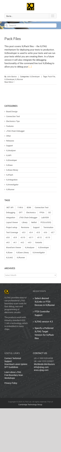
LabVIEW (45, 217)
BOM (29, 207)
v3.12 (39, 237)
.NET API (9, 207)
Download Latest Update (15, 364)
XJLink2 (9, 257)
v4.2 (22, 242)
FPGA (42, 212)
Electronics (31, 212)
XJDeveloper (35, 77)
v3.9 (15, 237)
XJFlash (9, 175)
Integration (10, 217)
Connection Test (13, 116)
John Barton (12, 77)
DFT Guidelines (11, 367)
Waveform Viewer (13, 247)
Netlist (34, 222)
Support (9, 146)
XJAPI (8, 155)
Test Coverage (12, 232)
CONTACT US (40, 352)
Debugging (10, 212)
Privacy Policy (10, 383)
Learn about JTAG (12, 372)
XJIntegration (11, 180)
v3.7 (52, 232)
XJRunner (19, 79)
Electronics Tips (13, 121)
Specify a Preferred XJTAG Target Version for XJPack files (44, 333)
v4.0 (7, 242)
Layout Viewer (12, 222)
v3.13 (47, 237)
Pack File (51, 77)
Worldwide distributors (44, 364)
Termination (48, 227)
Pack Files (12, 39)
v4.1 (15, 242)
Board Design (11, 111)
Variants (38, 242)
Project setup (11, 227)
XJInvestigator (12, 185)
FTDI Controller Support (42, 313)
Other (8, 136)
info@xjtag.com (41, 367)
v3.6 (45, 232)
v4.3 (29, 242)
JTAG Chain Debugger (15, 131)
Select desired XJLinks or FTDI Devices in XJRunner (45, 301)
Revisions (25, 227)
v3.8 (7, 237)
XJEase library (12, 170)
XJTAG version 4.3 (44, 321)
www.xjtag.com (41, 370)
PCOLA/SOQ (46, 222)
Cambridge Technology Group (30, 405)
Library (24, 222)
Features (10, 126)
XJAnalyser (11, 150)
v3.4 (31, 232)
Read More (8, 82)
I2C (49, 212)
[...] (30, 66)
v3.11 (31, 237)
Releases (10, 141)
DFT (21, 212)
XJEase (9, 165)
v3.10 (23, 237)
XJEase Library (22, 252)
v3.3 (23, 232)
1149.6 (20, 207)
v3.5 (38, 232)
